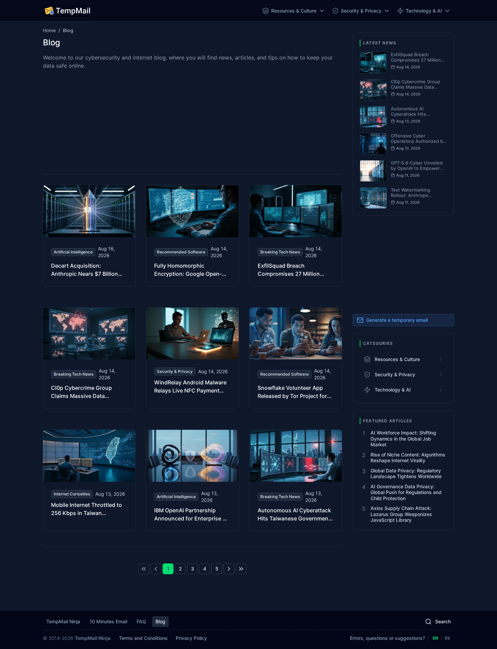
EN (435, 638)
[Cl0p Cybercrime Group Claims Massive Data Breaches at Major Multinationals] (89, 358)
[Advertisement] (192, 121)
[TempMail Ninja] (67, 11)
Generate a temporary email (397, 320)
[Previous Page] (155, 568)
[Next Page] (228, 568)
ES (447, 638)
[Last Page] (241, 568)
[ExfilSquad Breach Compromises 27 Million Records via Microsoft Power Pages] (296, 235)
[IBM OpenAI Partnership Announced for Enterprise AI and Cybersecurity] (192, 480)
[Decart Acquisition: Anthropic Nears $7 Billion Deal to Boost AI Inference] (89, 235)
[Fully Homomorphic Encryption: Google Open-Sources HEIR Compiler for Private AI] (192, 235)
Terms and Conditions (143, 638)
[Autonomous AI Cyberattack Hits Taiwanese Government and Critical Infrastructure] (296, 480)
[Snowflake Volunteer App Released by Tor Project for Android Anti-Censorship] (296, 358)
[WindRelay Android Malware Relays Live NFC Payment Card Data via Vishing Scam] (192, 358)
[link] (143, 568)
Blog (160, 621)
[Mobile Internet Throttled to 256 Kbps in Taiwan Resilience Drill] (89, 480)
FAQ (141, 621)
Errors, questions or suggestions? (387, 638)
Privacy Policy (191, 638)
